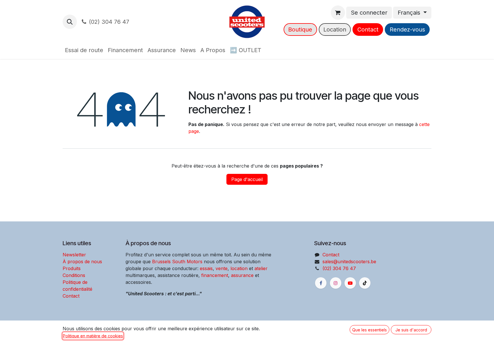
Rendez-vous (407, 29)
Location (334, 29)
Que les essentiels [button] (369, 329)
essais (206, 268)
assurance (242, 275)
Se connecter (369, 12)
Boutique (300, 29)
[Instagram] (335, 283)
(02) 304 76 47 (109, 21)
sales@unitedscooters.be (349, 261)
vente (222, 268)
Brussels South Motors (177, 261)
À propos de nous (82, 261)
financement (214, 275)
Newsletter (74, 254)
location (239, 268)
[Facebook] (320, 283)
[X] (364, 283)
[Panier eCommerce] (338, 12)
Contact (368, 29)
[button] (70, 22)
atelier (261, 268)
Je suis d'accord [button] (411, 329)
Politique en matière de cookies (93, 335)
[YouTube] (350, 283)
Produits (72, 268)
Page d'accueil (247, 179)
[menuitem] (84, 50)
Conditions (74, 275)
